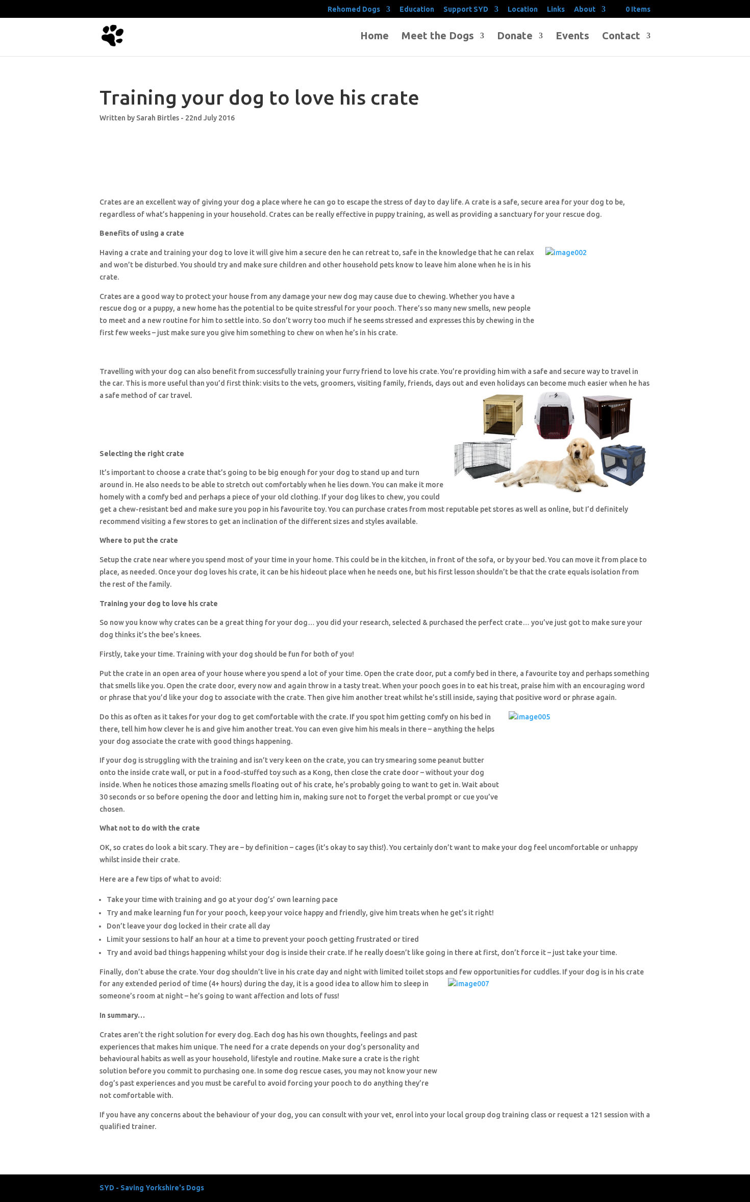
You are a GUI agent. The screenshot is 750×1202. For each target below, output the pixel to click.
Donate (515, 36)
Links (556, 9)
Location (523, 9)
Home (374, 36)
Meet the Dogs (438, 36)
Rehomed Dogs (354, 9)
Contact (621, 36)
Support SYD (465, 9)
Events (572, 36)
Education (416, 9)
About (584, 9)
